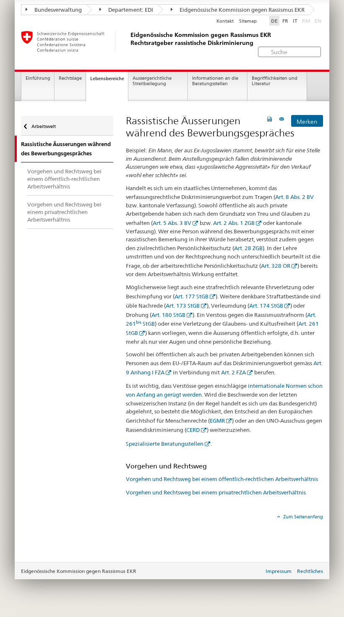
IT (295, 21)
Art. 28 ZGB (248, 248)
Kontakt (225, 21)
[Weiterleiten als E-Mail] (282, 119)
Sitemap (248, 21)
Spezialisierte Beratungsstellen (164, 443)
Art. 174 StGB (266, 305)
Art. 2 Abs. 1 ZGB (234, 223)
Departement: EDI (130, 9)
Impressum (279, 571)
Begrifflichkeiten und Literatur (274, 81)
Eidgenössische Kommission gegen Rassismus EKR (241, 9)
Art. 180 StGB (168, 314)
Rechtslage (70, 78)
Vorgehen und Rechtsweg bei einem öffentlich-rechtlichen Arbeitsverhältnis (222, 479)
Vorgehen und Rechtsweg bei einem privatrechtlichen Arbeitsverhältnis (216, 492)
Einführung (38, 78)
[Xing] (147, 529)
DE (274, 21)
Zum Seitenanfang (302, 517)
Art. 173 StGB (183, 305)
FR (285, 21)
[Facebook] (130, 529)
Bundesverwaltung (57, 9)
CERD (193, 429)
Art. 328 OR (275, 265)
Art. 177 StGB (191, 296)
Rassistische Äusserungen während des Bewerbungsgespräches (66, 149)
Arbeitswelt (43, 126)
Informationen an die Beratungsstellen (215, 81)
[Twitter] (138, 529)
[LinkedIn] (154, 529)
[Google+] (142, 529)
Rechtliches (310, 571)
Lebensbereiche (107, 78)
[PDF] (270, 119)
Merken (307, 121)
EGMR (217, 420)
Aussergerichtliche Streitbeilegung (152, 81)
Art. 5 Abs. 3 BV (172, 223)
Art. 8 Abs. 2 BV (294, 196)
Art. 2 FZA (233, 372)
